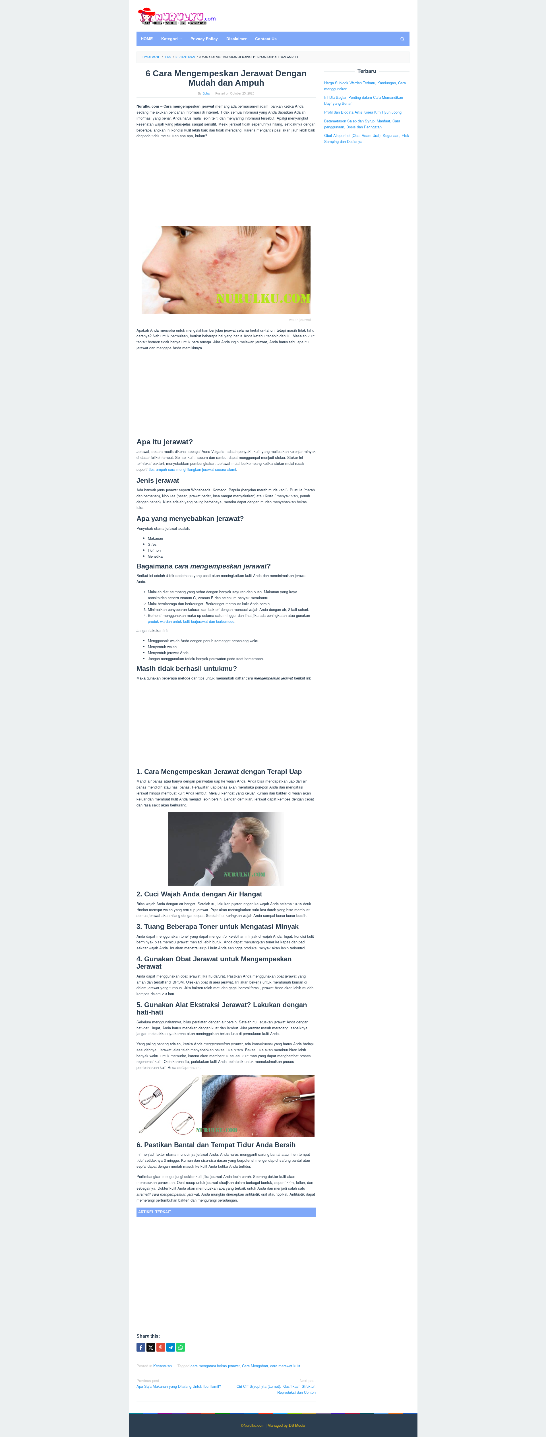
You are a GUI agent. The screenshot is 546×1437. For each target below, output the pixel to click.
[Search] (402, 39)
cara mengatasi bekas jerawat (215, 1365)
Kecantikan (162, 1365)
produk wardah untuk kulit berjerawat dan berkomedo (191, 621)
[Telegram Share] (170, 1347)
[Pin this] (160, 1347)
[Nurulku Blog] (176, 15)
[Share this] (140, 1347)
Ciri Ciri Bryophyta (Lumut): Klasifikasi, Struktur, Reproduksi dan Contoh (276, 1386)
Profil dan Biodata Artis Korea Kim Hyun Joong (363, 112)
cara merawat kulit (285, 1365)
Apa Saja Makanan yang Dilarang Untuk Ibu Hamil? (178, 1383)
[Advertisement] (226, 183)
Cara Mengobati (255, 1365)
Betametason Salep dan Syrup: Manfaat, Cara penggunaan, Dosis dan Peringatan (362, 123)
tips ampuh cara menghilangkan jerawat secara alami (192, 469)
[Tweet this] (150, 1347)
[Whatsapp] (180, 1347)
